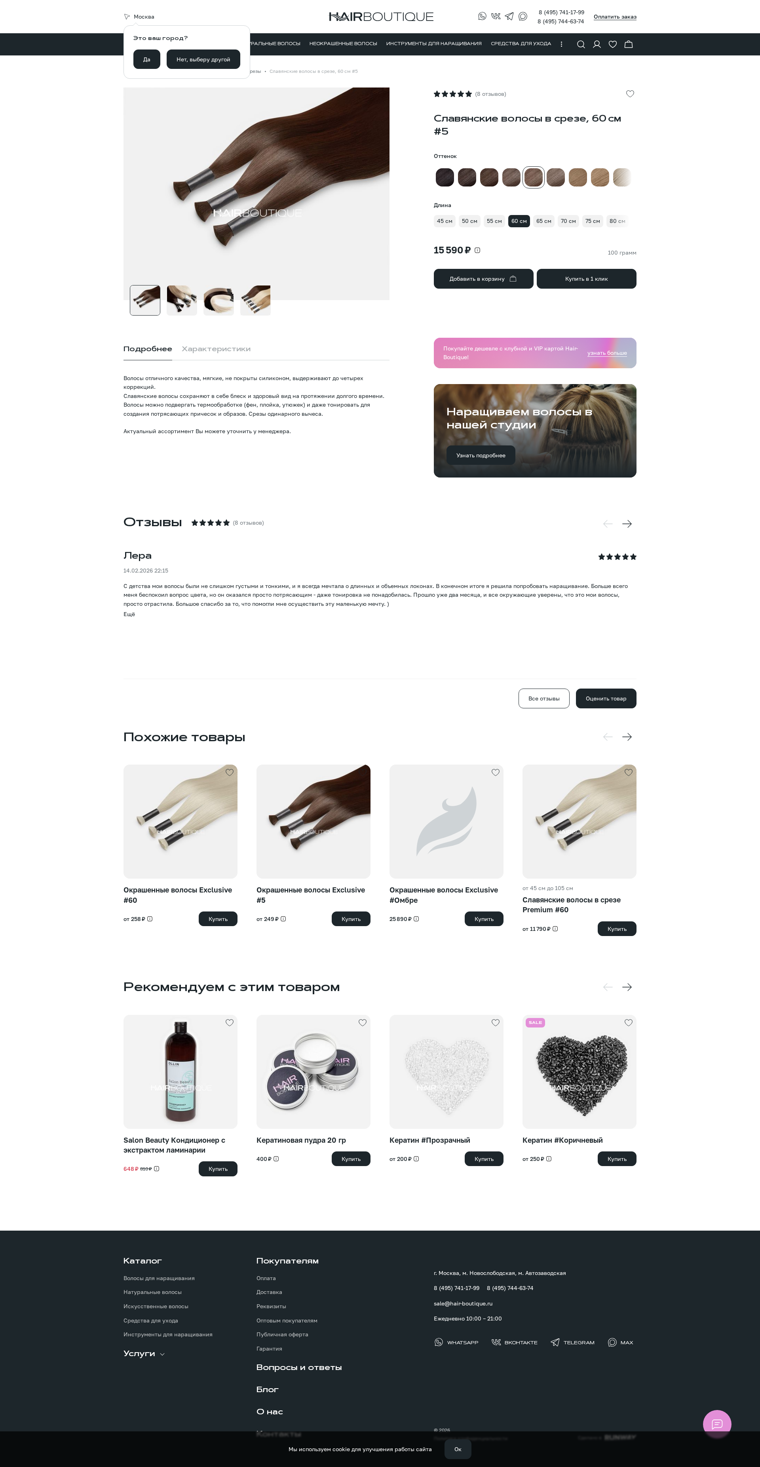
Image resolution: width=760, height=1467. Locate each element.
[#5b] (556, 177)
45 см (444, 220)
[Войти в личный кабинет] (597, 44)
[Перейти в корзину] (628, 44)
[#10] (622, 177)
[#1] (445, 177)
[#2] (489, 177)
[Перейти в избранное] (613, 44)
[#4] (511, 177)
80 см (617, 220)
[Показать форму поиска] (581, 44)
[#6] (578, 177)
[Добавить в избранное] (630, 94)
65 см (543, 220)
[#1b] (467, 177)
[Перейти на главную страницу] (380, 16)
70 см (568, 220)
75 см (592, 220)
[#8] (600, 177)
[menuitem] (269, 44)
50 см (469, 220)
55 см (494, 220)
